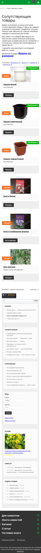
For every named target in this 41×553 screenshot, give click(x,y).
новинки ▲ (33, 63)
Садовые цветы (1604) (14, 313)
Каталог (7, 524)
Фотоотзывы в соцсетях (14, 379)
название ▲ (14, 63)
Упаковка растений (13, 355)
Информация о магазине (8, 540)
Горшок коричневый (12, 121)
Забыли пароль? (10, 421)
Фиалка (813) (11, 310)
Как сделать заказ (12, 349)
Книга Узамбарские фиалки (16, 231)
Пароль (7, 405)
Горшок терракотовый (13, 159)
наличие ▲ (6, 64)
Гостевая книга (11, 532)
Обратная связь (21, 540)
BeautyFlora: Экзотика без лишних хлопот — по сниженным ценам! (20, 471)
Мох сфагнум (9, 267)
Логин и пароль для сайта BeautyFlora (19, 376)
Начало (2, 8)
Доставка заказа (12, 341)
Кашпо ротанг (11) (14, 319)
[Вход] (38, 2)
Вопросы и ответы (13, 382)
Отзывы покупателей (14, 352)
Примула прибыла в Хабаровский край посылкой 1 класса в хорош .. (17, 452)
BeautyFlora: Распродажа (23, 467)
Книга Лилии (9, 196)
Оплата (22, 341)
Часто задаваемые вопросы (16, 385)
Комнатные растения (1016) (26, 310)
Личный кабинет (12, 338)
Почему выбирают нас (14, 370)
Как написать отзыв (28, 355)
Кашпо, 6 (12, 494)
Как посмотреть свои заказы (16, 373)
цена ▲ (24, 63)
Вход (8, 413)
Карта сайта (31, 385)
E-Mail (7, 397)
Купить (9, 95)
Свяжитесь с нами (26, 338)
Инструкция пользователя (15, 368)
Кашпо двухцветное (15, 497)
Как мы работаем (26, 349)
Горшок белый (9, 84)
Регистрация (9, 418)
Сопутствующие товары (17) (17, 316)
